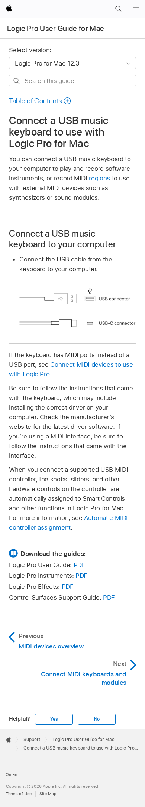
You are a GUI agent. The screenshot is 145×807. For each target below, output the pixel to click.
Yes (54, 719)
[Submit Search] (17, 81)
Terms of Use (19, 793)
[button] (118, 9)
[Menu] (136, 9)
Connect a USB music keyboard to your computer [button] (62, 239)
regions (99, 178)
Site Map (48, 793)
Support (31, 739)
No (97, 719)
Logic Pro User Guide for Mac (55, 28)
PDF (80, 564)
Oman (11, 774)
